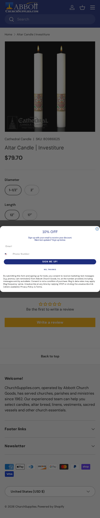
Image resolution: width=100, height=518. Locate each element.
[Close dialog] (97, 228)
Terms (39, 286)
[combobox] (7, 254)
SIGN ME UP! (50, 262)
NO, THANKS (50, 270)
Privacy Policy (26, 286)
